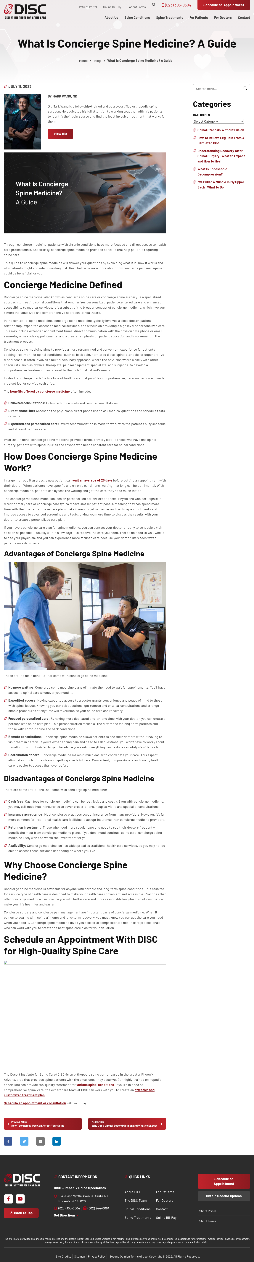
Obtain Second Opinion (224, 1196)
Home (83, 60)
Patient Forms (137, 7)
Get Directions (65, 1215)
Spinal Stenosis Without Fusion (220, 130)
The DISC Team (136, 1200)
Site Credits (63, 1256)
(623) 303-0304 (178, 4)
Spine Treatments (138, 1217)
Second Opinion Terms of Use (129, 1256)
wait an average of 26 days (92, 480)
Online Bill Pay (112, 7)
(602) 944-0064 (99, 1208)
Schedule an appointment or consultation (35, 1103)
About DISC (133, 1192)
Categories (201, 115)
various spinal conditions (95, 1085)
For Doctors (164, 1200)
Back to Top (23, 1213)
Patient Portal (88, 7)
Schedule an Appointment (223, 5)
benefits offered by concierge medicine (40, 391)
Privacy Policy (96, 1256)
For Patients (165, 1192)
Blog (97, 60)
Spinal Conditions (138, 1209)
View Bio (60, 134)
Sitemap (79, 1256)
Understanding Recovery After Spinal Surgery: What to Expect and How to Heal (221, 156)
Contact (162, 1209)
